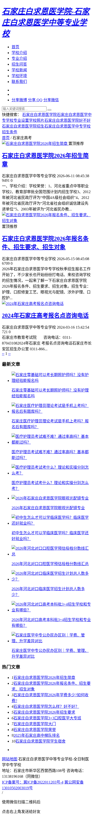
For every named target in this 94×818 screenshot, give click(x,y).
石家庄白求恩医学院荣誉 (34, 730)
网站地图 (9, 759)
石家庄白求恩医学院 (39, 115)
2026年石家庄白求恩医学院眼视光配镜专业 (48, 508)
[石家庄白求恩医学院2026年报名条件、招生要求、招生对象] (47, 221)
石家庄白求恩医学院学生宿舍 (40, 741)
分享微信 (51, 100)
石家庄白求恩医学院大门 (34, 724)
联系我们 (19, 82)
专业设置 (21, 120)
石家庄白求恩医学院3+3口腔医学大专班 (47, 718)
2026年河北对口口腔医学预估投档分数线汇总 (50, 564)
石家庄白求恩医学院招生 (23, 126)
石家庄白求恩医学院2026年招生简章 (44, 678)
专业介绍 (19, 58)
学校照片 (36, 120)
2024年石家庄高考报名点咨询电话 (45, 315)
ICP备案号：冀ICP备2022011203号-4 (32, 782)
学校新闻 (19, 70)
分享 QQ (35, 100)
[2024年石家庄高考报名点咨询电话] (33, 304)
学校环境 (19, 76)
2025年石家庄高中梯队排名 (36, 735)
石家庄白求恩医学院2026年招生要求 (44, 712)
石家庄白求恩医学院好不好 (67, 120)
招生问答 (19, 64)
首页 (15, 47)
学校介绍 (19, 53)
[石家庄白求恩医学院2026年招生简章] (35, 144)
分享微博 (19, 100)
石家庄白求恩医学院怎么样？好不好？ (46, 706)
